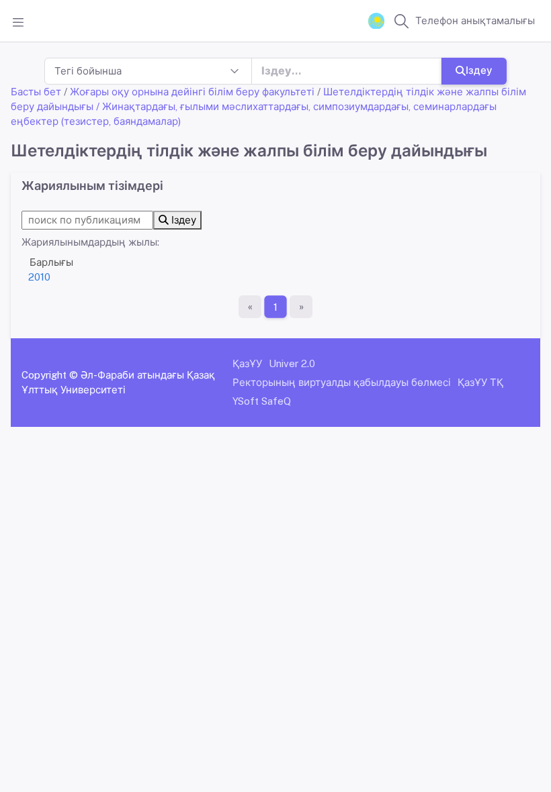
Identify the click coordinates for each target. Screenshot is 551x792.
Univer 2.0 (292, 363)
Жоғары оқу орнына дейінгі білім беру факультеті (192, 91)
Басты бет (36, 91)
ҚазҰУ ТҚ (480, 382)
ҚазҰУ (247, 363)
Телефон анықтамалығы (475, 20)
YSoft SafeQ (261, 401)
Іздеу (479, 70)
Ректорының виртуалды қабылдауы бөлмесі (341, 382)
